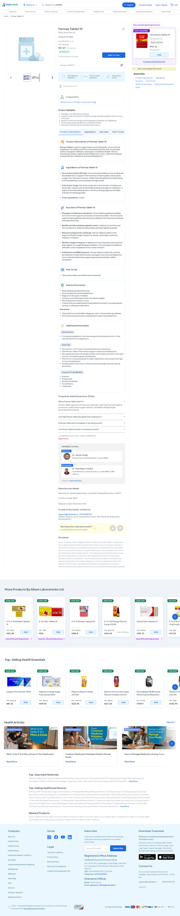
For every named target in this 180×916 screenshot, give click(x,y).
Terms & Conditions (55, 852)
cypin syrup (73, 781)
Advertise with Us (15, 897)
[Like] (113, 528)
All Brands (12, 874)
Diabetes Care (99, 12)
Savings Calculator (15, 892)
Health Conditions (51, 12)
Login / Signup (161, 5)
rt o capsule (111, 778)
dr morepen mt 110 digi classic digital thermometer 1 (50, 792)
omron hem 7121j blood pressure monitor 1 (119, 803)
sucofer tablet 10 (94, 817)
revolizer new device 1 (109, 806)
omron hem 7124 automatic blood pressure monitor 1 (85, 797)
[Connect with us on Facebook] (56, 837)
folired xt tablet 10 (77, 817)
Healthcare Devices (119, 12)
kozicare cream (101, 781)
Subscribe (118, 848)
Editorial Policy (76, 481)
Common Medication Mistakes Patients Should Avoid (88, 755)
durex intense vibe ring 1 (73, 806)
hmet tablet (122, 778)
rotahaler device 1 (114, 792)
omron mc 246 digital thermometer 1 (46, 800)
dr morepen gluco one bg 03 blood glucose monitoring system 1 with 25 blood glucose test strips (99, 794)
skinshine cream (73, 778)
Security (11, 888)
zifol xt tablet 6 (63, 817)
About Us (11, 836)
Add (26, 632)
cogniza (49, 778)
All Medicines (13, 869)
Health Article (13, 841)
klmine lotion (54, 781)
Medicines (12, 12)
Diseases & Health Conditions (19, 855)
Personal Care (30, 12)
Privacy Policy (52, 857)
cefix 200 (113, 781)
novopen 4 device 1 (91, 806)
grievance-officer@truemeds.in (103, 885)
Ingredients (90, 132)
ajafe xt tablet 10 (65, 820)
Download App (145, 5)
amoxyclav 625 (98, 778)
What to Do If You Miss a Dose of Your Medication (30, 754)
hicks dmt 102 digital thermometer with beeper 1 (49, 803)
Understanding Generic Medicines (21, 864)
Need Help (12, 878)
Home (6, 16)
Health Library (13, 850)
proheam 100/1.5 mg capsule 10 (45, 820)
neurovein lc (89, 781)
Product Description (70, 132)
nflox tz (44, 781)
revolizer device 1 (115, 797)
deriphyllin (122, 781)
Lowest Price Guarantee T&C (59, 871)
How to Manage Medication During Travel (144, 754)
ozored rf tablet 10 (110, 817)
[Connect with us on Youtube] (63, 837)
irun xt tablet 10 (79, 820)
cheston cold (60, 778)
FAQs (138, 87)
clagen (64, 781)
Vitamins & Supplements (76, 12)
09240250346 (85, 514)
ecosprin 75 (86, 778)
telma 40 (32, 778)
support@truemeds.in (68, 514)
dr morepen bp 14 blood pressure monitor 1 (89, 792)
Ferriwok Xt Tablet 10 (160, 34)
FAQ (9, 883)
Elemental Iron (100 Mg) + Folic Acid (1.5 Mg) (78, 102)
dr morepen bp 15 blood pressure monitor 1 (79, 800)
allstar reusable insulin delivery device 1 (85, 803)
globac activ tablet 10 (128, 817)
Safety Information (144, 84)
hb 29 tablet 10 (49, 817)
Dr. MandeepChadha (82, 468)
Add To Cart (114, 55)
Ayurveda (12, 860)
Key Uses (104, 132)
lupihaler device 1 (55, 797)
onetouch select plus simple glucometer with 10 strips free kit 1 (123, 800)
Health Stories (13, 846)
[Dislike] (120, 528)
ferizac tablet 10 (35, 817)
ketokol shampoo (135, 778)
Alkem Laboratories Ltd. (67, 32)
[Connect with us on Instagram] (49, 837)
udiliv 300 (41, 778)
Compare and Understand (154, 61)
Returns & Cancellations (56, 866)
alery (81, 781)
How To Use (118, 132)
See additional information (34, 908)
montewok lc (34, 781)
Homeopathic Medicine (144, 12)
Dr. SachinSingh (80, 455)
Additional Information (164, 84)
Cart (176, 5)
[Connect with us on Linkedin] (70, 837)
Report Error (63, 439)
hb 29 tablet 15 (93, 820)
